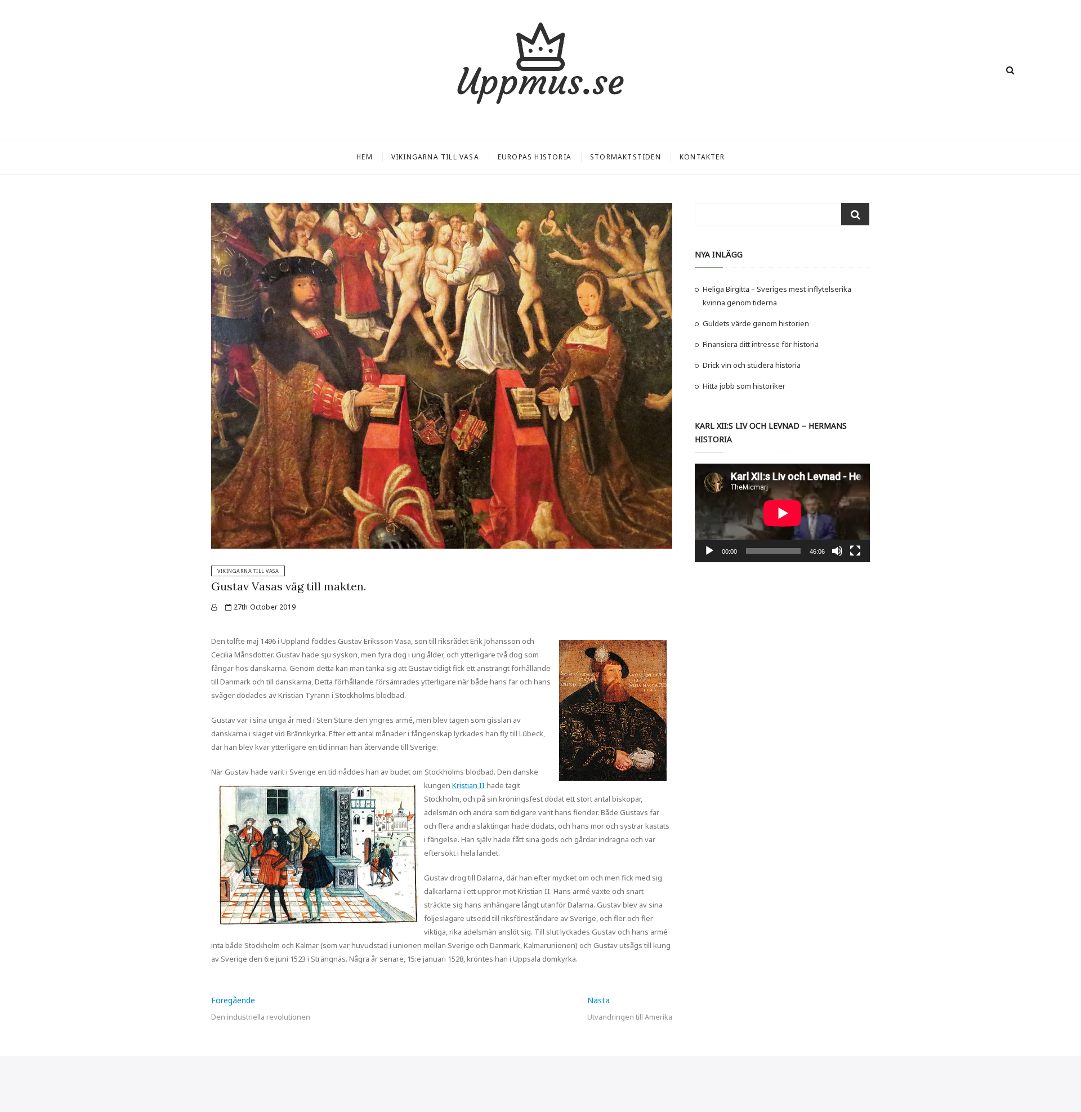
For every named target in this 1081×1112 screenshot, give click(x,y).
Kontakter (702, 157)
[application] (782, 513)
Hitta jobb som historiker (744, 386)
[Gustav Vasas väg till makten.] (214, 607)
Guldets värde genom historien (756, 323)
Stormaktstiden (625, 157)
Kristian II (468, 785)
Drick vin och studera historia (752, 365)
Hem (364, 157)
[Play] (709, 551)
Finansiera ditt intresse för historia (761, 344)
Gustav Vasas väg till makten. (288, 586)
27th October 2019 (263, 607)
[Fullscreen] (855, 551)
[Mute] (837, 551)
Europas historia (534, 157)
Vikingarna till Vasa (435, 157)
